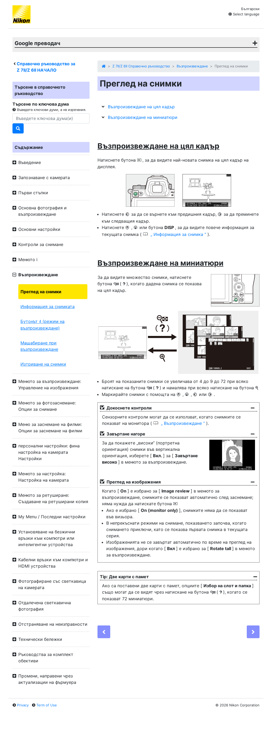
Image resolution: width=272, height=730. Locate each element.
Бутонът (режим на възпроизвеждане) (42, 325)
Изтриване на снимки (43, 364)
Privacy (23, 705)
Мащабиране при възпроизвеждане (39, 346)
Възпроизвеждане (192, 66)
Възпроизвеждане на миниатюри (142, 117)
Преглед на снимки (40, 291)
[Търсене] (18, 128)
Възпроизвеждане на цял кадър (141, 106)
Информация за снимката (47, 306)
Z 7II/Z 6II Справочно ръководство (141, 66)
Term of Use (46, 705)
